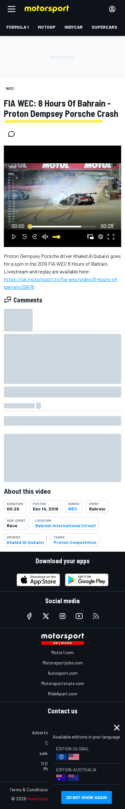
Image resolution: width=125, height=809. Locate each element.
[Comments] (13, 134)
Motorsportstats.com (62, 683)
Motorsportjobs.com (63, 662)
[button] (63, 197)
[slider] (62, 226)
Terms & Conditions (29, 789)
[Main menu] (11, 9)
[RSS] (95, 616)
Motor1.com (62, 652)
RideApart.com (62, 693)
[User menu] (112, 9)
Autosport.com (63, 673)
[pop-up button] (101, 237)
